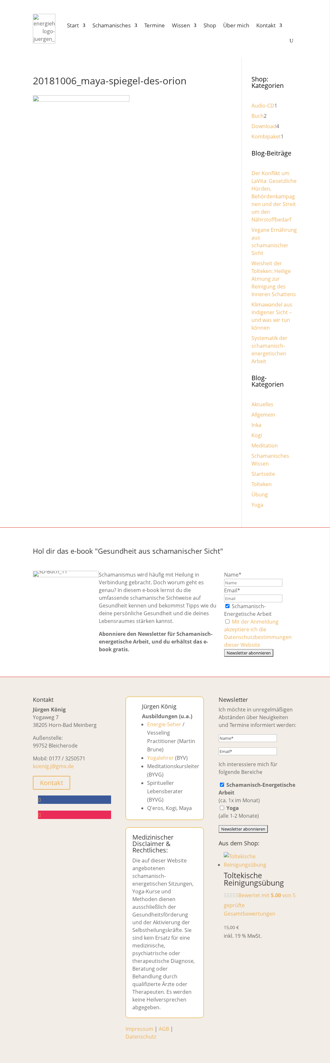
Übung (259, 494)
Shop (209, 25)
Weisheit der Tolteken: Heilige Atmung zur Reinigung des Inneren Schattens (273, 279)
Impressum (139, 1028)
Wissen (181, 25)
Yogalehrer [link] (160, 757)
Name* (232, 574)
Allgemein (263, 414)
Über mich (236, 25)
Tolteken (261, 484)
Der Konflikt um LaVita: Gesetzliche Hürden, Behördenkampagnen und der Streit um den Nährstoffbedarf (274, 196)
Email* (232, 590)
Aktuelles (262, 404)
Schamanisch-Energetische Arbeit (248, 610)
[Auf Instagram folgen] (74, 815)
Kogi (256, 435)
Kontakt (266, 25)
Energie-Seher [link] (164, 724)
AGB (164, 1028)
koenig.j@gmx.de (53, 766)
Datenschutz (141, 1036)
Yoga (257, 504)
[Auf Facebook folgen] (74, 799)
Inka (256, 424)
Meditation (264, 445)
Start (73, 25)
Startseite (263, 473)
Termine (154, 25)
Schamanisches (111, 25)
